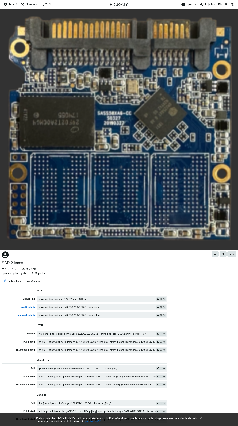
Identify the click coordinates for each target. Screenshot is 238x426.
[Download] (215, 254)
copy (162, 299)
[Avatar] (5, 254)
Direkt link (26, 307)
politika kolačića (93, 421)
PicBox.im (119, 4)
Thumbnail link (23, 315)
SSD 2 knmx (12, 263)
